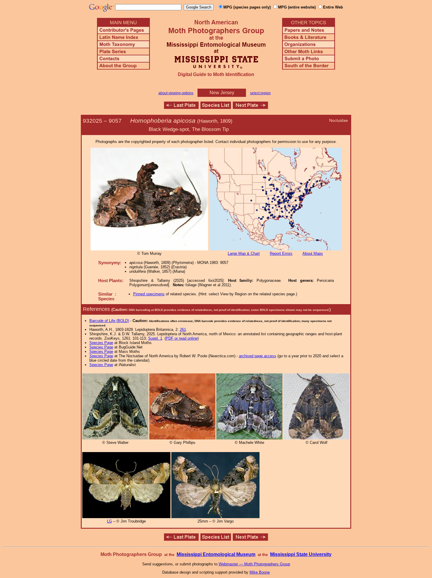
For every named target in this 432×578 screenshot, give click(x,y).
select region (260, 93)
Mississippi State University (300, 554)
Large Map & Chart (244, 253)
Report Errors (281, 253)
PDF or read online (181, 338)
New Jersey (222, 92)
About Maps (312, 253)
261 (183, 329)
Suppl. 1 (155, 338)
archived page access (257, 356)
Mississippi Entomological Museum (216, 554)
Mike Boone (260, 572)
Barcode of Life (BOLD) (109, 321)
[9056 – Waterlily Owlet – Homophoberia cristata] (181, 107)
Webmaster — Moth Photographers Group (254, 564)
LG (109, 521)
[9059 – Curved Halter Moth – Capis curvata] (250, 107)
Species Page (101, 343)
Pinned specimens (149, 294)
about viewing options (175, 93)
